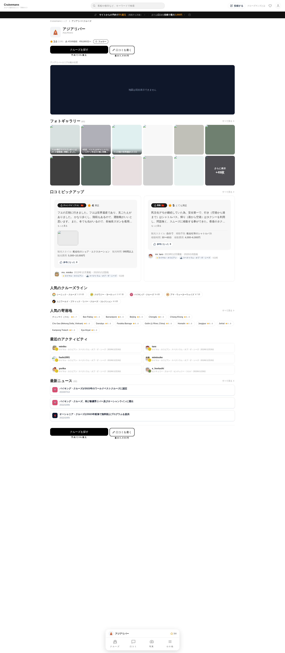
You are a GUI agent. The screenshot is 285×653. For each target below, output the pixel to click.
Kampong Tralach (64, 330)
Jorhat (225, 323)
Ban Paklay (91, 317)
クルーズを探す (79, 49)
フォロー (102, 41)
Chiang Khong (180, 317)
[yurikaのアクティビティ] (96, 369)
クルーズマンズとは (256, 6)
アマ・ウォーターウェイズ (183, 294)
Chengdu (156, 317)
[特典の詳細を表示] (189, 15)
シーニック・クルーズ (69, 294)
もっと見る (62, 226)
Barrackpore (115, 317)
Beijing (136, 317)
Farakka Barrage (128, 323)
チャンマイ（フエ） (64, 317)
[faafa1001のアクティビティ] (96, 358)
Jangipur (205, 323)
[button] (68, 238)
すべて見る (227, 121)
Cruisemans (11, 4)
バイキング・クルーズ (145, 294)
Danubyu (103, 323)
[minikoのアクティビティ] (96, 348)
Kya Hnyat (89, 330)
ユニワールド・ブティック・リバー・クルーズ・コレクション (86, 301)
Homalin (185, 323)
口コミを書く (124, 50)
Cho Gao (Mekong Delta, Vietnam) (71, 323)
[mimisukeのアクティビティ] (189, 358)
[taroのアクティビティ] (189, 348)
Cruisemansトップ (58, 21)
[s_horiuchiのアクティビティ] (189, 369)
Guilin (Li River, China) (158, 323)
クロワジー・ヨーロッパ (107, 294)
